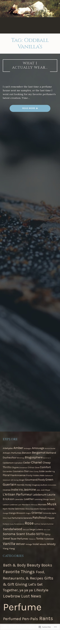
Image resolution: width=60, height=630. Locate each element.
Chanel (36, 462)
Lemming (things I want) (44, 499)
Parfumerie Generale (22, 518)
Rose (29, 523)
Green (49, 479)
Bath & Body (14, 565)
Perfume (22, 607)
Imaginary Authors (39, 485)
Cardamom (8, 463)
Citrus (31, 467)
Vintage (29, 544)
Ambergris (27, 448)
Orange (5, 513)
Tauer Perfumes (19, 538)
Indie (14, 489)
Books (46, 565)
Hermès (21, 485)
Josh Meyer (45, 490)
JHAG (38, 490)
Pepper (51, 518)
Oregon (28, 513)
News (36, 596)
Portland (6, 524)
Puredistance (19, 524)
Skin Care (47, 530)
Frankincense (18, 475)
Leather (29, 499)
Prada (12, 524)
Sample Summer (47, 524)
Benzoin (26, 452)
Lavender (19, 499)
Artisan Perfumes (12, 452)
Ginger (22, 480)
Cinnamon (23, 468)
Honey (28, 484)
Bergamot (39, 452)
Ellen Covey (34, 471)
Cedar (27, 462)
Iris (21, 489)
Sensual (26, 530)
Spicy (47, 534)
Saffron (37, 524)
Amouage (38, 448)
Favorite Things (19, 571)
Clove (37, 467)
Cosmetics (18, 471)
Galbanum (49, 476)
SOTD (40, 534)
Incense (6, 490)
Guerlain (9, 484)
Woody (51, 544)
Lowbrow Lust (15, 505)
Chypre (15, 467)
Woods (42, 544)
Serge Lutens (36, 529)
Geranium (6, 480)
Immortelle (52, 485)
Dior (26, 471)
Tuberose (49, 538)
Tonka (40, 538)
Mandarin (26, 504)
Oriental (37, 513)
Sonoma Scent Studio (19, 534)
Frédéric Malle (38, 475)
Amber (18, 448)
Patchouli (40, 517)
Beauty (33, 565)
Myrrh (5, 509)
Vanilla (9, 543)
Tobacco (32, 539)
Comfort (45, 467)
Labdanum (40, 494)
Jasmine (29, 489)
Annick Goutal (50, 448)
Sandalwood (12, 529)
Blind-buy (20, 458)
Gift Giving (14, 480)
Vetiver (20, 544)
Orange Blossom (17, 513)
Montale (42, 504)
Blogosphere (34, 457)
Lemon (6, 504)
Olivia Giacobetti (32, 509)
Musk (52, 504)
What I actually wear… (30, 65)
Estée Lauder (45, 471)
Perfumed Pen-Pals (20, 618)
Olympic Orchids (47, 509)
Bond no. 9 (46, 458)
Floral (6, 475)
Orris (5, 518)
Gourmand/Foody (35, 479)
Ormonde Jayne (49, 513)
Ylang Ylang (9, 548)
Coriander (7, 471)
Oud (9, 518)
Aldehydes (8, 448)
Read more (23, 109)
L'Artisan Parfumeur (17, 494)
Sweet (6, 538)
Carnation (18, 463)
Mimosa (34, 505)
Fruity (29, 475)
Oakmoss (20, 508)
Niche (11, 508)
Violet (36, 544)
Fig (53, 471)
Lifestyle (41, 590)
